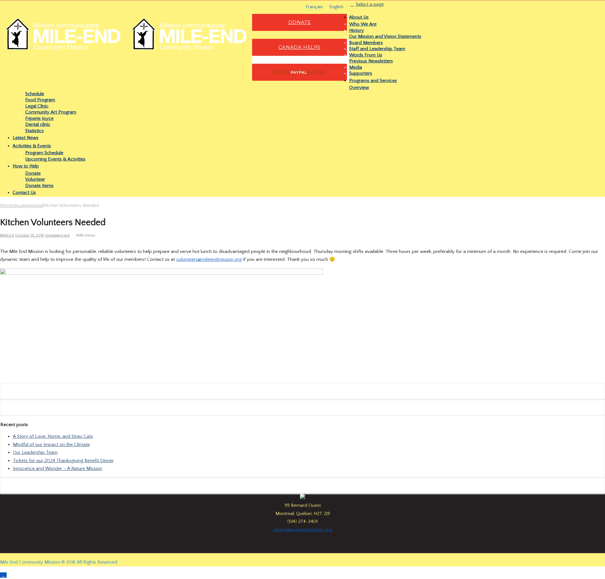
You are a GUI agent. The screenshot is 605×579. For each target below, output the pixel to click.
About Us (359, 17)
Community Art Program (50, 112)
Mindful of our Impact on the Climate (51, 444)
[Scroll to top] (3, 575)
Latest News (25, 137)
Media (355, 67)
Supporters (360, 73)
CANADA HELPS (299, 47)
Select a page (370, 4)
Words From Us (365, 55)
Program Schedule (44, 152)
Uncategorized (28, 205)
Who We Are (363, 24)
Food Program (40, 99)
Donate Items (39, 185)
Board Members (366, 42)
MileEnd (7, 235)
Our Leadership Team (35, 452)
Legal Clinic (37, 106)
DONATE (299, 22)
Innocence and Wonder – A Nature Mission (57, 468)
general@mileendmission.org (302, 529)
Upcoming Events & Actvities (55, 159)
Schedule (34, 93)
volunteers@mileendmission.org (209, 259)
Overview (359, 87)
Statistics (34, 130)
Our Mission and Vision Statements (385, 36)
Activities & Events (32, 146)
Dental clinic (37, 124)
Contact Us (24, 192)
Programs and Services (373, 80)
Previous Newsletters (371, 61)
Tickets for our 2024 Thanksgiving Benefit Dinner (63, 460)
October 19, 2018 (29, 235)
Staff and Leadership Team (377, 48)
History (356, 30)
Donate (33, 173)
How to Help (26, 166)
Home (6, 205)
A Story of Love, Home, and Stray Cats (53, 436)
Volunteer (35, 179)
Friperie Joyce (39, 118)
